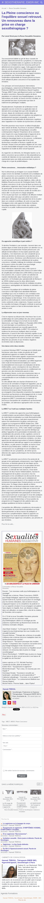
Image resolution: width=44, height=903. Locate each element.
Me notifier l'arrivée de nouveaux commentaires (19, 770)
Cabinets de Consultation (13, 857)
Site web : (6, 742)
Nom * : (5, 729)
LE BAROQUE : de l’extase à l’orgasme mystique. (35, 805)
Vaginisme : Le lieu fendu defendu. (16, 844)
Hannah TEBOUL (15, 825)
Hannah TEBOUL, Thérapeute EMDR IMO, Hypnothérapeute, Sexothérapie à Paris (19, 861)
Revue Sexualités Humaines (17, 8)
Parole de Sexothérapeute (26, 809)
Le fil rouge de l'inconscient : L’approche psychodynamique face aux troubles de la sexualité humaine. (8, 805)
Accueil (4, 8)
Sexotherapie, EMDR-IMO (22, 2)
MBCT (8, 721)
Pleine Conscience (21, 721)
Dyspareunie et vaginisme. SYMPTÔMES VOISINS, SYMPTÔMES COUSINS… (22, 805)
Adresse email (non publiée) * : (12, 736)
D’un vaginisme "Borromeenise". (15, 834)
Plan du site (22, 900)
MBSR (13, 721)
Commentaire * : (8, 749)
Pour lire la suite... (8, 524)
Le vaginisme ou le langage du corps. (17, 823)
